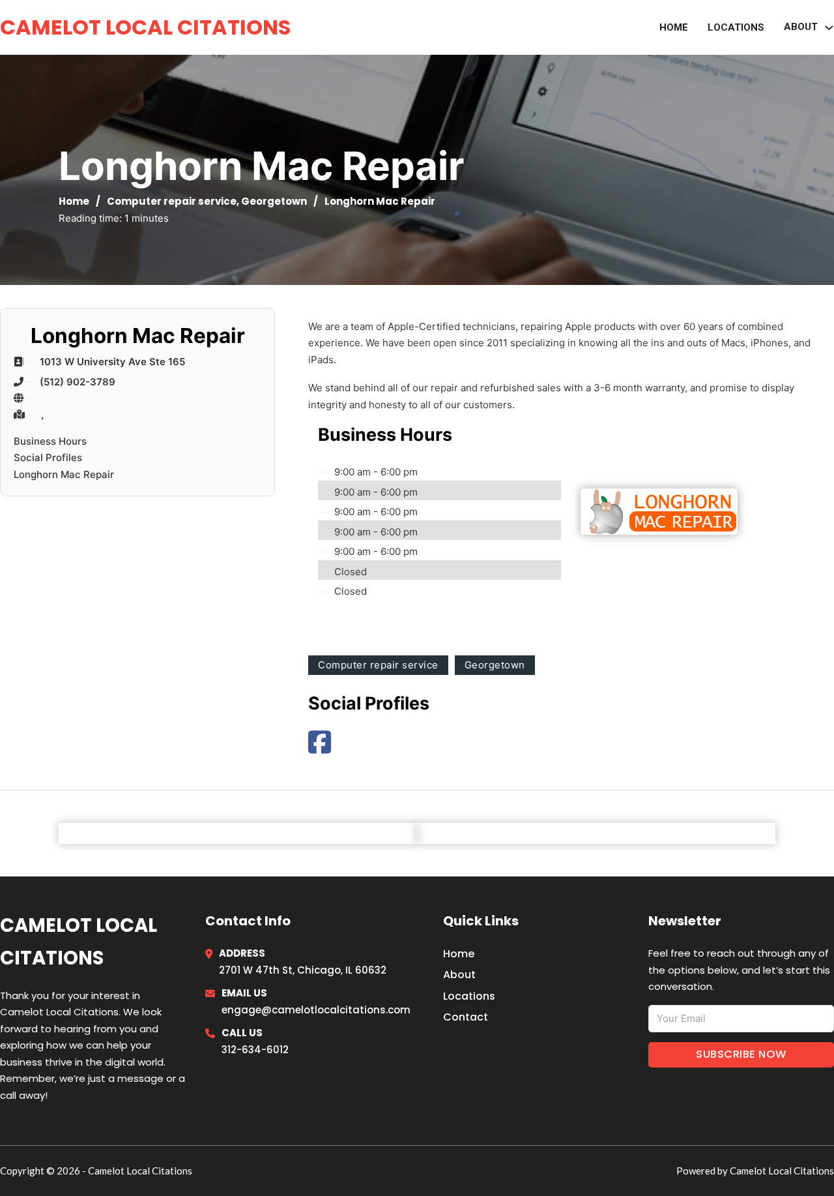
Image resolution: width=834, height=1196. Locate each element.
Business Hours (50, 441)
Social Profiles (48, 457)
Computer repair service (172, 201)
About (459, 974)
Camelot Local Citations (145, 27)
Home (673, 27)
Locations (736, 27)
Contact (465, 1016)
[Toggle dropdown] (829, 28)
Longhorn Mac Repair (64, 474)
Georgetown (274, 201)
